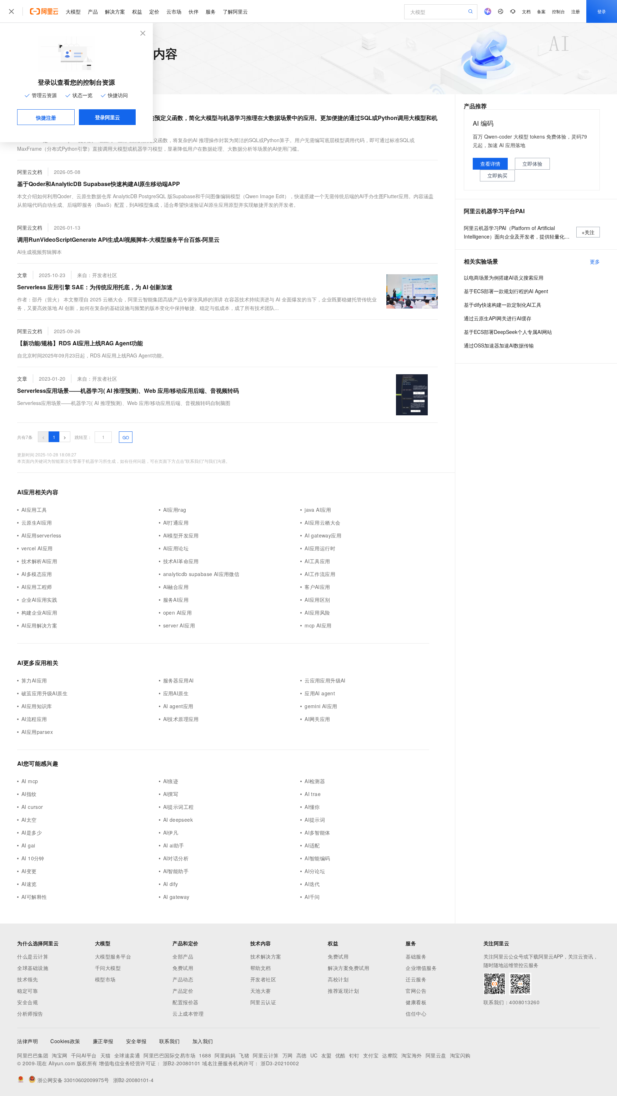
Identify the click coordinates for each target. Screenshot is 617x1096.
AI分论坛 (315, 871)
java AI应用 (318, 509)
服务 (211, 11)
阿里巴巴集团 (32, 1055)
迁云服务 (416, 979)
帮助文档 (260, 967)
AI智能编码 (317, 858)
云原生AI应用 (36, 522)
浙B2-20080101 (182, 1063)
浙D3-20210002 (280, 1063)
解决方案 (115, 11)
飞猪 (244, 1055)
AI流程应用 (34, 718)
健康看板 (416, 1002)
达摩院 (390, 1055)
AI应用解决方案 (39, 625)
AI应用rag (174, 509)
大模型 (73, 11)
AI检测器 (315, 781)
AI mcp (29, 781)
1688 (205, 1055)
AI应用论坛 (176, 548)
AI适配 (312, 845)
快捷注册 (46, 117)
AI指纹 (29, 793)
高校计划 (338, 979)
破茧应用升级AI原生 (44, 693)
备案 (541, 11)
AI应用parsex (37, 731)
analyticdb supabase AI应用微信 (201, 573)
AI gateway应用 (323, 535)
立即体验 (532, 163)
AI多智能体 (317, 832)
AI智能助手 (176, 871)
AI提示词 (315, 819)
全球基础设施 (32, 967)
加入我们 (202, 1041)
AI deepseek (178, 819)
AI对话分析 (176, 858)
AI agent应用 (178, 706)
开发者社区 (263, 979)
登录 (601, 11)
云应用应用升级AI (325, 680)
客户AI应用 (317, 586)
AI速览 (29, 883)
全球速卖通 (127, 1055)
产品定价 (182, 990)
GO (125, 437)
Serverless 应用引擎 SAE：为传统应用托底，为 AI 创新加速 (94, 287)
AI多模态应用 (36, 573)
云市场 (173, 11)
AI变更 (29, 871)
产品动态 (182, 979)
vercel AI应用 (37, 548)
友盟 (326, 1055)
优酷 (340, 1055)
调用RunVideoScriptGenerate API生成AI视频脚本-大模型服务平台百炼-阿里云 (118, 239)
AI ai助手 (173, 845)
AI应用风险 (317, 612)
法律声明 (27, 1041)
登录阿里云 (107, 117)
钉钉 (354, 1055)
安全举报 (136, 1041)
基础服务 (416, 956)
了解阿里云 (235, 11)
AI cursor (32, 806)
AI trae (313, 793)
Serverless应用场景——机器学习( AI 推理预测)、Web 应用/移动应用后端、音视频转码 (128, 390)
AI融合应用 (176, 586)
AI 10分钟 (32, 858)
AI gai (28, 845)
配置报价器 (185, 1002)
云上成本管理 (188, 1013)
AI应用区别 (317, 599)
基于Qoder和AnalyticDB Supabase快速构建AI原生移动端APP (98, 184)
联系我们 (169, 1041)
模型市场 (105, 979)
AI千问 (312, 896)
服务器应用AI (178, 680)
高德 (301, 1055)
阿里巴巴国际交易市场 (169, 1055)
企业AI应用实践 (39, 599)
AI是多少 (31, 832)
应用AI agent (320, 693)
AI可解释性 (34, 896)
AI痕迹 (171, 781)
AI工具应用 (317, 561)
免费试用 (182, 967)
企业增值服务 (421, 967)
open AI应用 (177, 612)
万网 (287, 1055)
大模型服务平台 (113, 956)
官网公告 (416, 990)
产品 (93, 11)
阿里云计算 (266, 1055)
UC (314, 1055)
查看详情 (490, 163)
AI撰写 (171, 793)
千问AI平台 (84, 1055)
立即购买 (497, 175)
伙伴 (194, 11)
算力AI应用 (34, 680)
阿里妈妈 (225, 1055)
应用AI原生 (176, 693)
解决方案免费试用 (348, 967)
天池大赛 (260, 990)
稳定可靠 (27, 990)
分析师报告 (30, 1013)
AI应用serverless (41, 535)
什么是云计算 (32, 956)
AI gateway (176, 896)
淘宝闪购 (460, 1055)
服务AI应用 (176, 599)
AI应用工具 (34, 509)
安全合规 (27, 1002)
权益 (137, 11)
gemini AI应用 (321, 706)
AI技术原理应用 (181, 718)
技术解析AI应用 (39, 561)
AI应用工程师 (36, 586)
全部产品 (182, 956)
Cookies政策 (65, 1041)
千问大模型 (108, 967)
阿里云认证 (263, 1002)
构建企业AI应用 (39, 612)
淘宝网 (59, 1055)
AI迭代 (312, 883)
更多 (595, 261)
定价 (154, 11)
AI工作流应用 (320, 573)
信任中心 (416, 1013)
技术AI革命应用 (181, 561)
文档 (526, 11)
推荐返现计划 (343, 990)
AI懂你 (312, 806)
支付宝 (371, 1055)
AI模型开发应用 (181, 535)
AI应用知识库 (36, 706)
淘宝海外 (411, 1055)
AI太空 (29, 819)
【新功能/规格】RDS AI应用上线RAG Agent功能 (80, 343)
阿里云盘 (436, 1055)
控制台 (558, 11)
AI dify (170, 883)
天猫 (105, 1055)
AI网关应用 (317, 718)
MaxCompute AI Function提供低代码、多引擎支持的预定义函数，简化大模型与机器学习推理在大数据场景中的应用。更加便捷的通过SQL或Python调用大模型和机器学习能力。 (227, 123)
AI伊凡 (171, 832)
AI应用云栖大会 (322, 522)
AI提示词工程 (178, 806)
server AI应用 (179, 625)
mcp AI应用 (318, 625)
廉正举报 (103, 1041)
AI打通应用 (176, 522)
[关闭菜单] (11, 11)
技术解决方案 (265, 956)
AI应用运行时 (320, 548)
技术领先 (27, 979)
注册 (575, 11)
